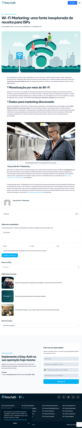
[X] (78, 397)
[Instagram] (59, 397)
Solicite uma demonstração (35, 192)
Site (58, 246)
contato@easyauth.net (12, 374)
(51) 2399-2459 (30, 374)
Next (76, 214)
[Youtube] (68, 397)
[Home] (9, 2)
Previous (6, 214)
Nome (5, 246)
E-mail (32, 246)
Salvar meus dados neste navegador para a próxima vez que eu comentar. (25, 250)
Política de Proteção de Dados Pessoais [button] (15, 419)
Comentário (6, 232)
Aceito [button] (15, 423)
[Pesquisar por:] (41, 267)
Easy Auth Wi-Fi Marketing (22, 26)
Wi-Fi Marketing (6, 14)
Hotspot (14, 14)
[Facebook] (64, 397)
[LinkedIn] (73, 397)
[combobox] (45, 370)
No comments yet (36, 26)
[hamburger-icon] (79, 2)
